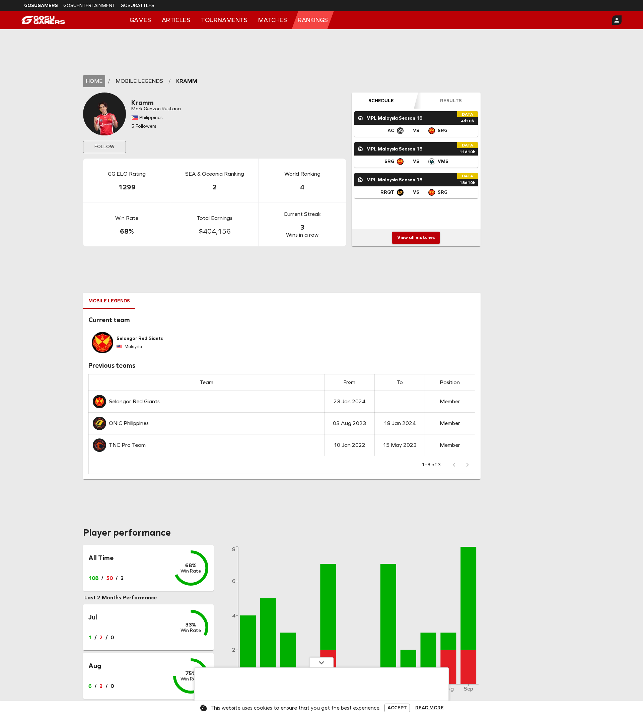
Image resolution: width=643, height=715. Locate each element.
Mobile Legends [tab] (109, 301)
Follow (104, 147)
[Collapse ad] (321, 662)
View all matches (416, 237)
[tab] (381, 101)
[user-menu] (617, 20)
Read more (429, 708)
